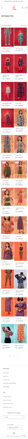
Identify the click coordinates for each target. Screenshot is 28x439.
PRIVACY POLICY (7, 396)
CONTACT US (6, 380)
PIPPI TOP (5, 262)
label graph (11, 436)
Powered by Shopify (18, 436)
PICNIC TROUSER (7, 49)
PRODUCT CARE (7, 400)
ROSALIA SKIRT (19, 345)
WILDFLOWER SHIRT (19, 76)
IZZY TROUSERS (6, 291)
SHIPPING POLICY (7, 407)
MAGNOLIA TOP (19, 48)
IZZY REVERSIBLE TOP (20, 264)
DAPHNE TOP (6, 345)
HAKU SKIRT (18, 236)
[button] (2, 7)
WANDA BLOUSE (6, 236)
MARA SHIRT (6, 180)
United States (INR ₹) (13, 427)
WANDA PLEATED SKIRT (20, 209)
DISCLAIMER (6, 387)
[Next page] (18, 355)
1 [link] (9, 355)
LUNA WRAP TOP (7, 129)
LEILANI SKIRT (6, 318)
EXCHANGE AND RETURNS (9, 383)
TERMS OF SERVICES (8, 403)
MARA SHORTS (19, 180)
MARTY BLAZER (19, 128)
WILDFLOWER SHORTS (6, 76)
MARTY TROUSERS (7, 155)
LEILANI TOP (19, 318)
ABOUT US (5, 376)
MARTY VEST (19, 155)
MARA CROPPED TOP (6, 209)
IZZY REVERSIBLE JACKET (20, 291)
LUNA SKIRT (18, 103)
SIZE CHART (6, 373)
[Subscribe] (23, 417)
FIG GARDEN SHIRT (7, 103)
